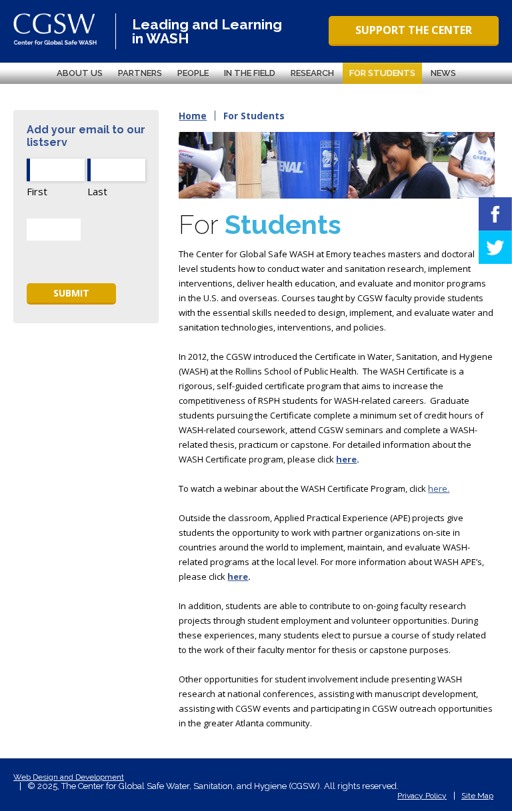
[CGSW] (55, 29)
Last (97, 191)
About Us (80, 73)
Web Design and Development (68, 777)
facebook (495, 214)
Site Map (477, 795)
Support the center (413, 30)
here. (438, 488)
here (346, 459)
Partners (140, 73)
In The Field (249, 73)
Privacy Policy (422, 795)
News (443, 73)
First (37, 191)
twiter (495, 247)
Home (193, 115)
